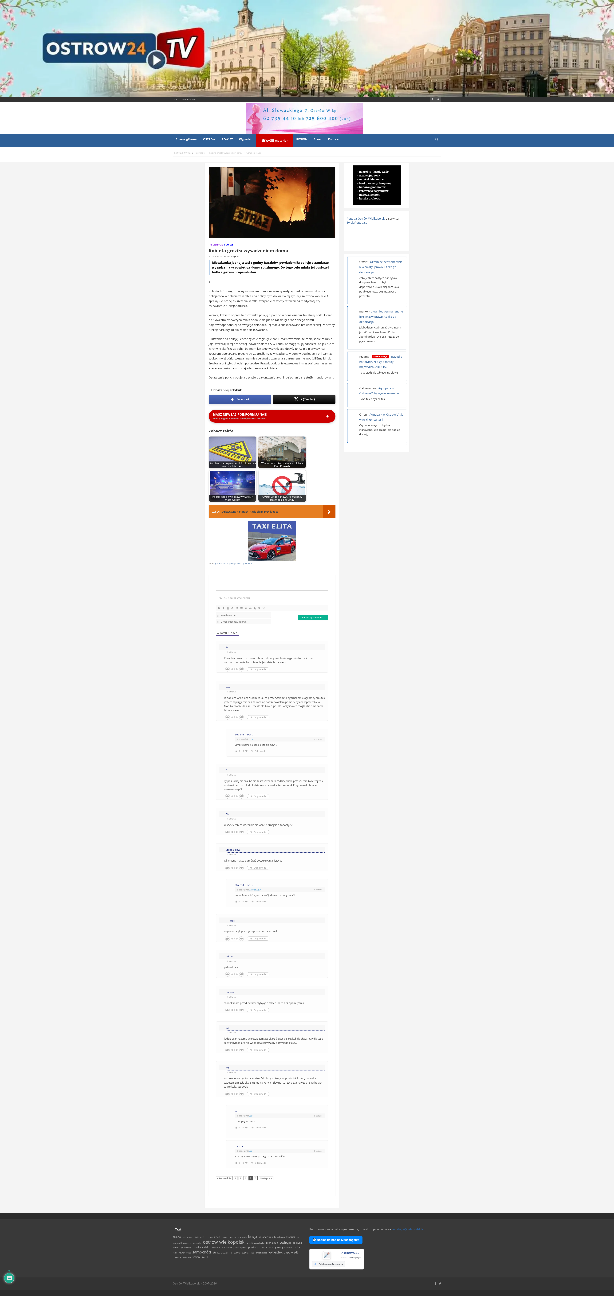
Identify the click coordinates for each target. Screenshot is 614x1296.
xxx (250, 1115)
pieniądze (272, 1243)
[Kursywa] (223, 608)
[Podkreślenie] (228, 608)
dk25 (202, 1237)
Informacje (216, 244)
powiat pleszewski (283, 1247)
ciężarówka (188, 1237)
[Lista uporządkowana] (237, 608)
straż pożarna (244, 563)
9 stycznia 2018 (217, 256)
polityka (297, 1243)
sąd (252, 1252)
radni (175, 1253)
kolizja (252, 1237)
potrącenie (186, 1247)
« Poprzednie (224, 1178)
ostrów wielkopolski (224, 1242)
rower (182, 1252)
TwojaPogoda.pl (357, 222)
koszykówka (279, 1237)
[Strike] (232, 608)
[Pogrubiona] (219, 608)
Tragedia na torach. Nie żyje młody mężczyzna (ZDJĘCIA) (380, 362)
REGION (301, 139)
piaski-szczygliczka (255, 1242)
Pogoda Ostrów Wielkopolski (366, 218)
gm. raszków (221, 563)
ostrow (229, 256)
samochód (201, 1252)
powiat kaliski (201, 1247)
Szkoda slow (254, 889)
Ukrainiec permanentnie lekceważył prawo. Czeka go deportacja (380, 267)
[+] (263, 608)
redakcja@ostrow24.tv (408, 1229)
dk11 (197, 1237)
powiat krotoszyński (221, 1247)
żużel (205, 1257)
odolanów (197, 1243)
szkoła (237, 1252)
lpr (298, 1237)
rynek (188, 1253)
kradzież (290, 1236)
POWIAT (227, 139)
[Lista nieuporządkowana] (241, 608)
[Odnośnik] (255, 608)
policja (232, 563)
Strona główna (186, 139)
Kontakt (334, 139)
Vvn (251, 739)
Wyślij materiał (276, 140)
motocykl (177, 1242)
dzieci (217, 1237)
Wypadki (245, 139)
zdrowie (177, 1257)
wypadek (275, 1252)
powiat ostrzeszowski (261, 1247)
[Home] (182, 153)
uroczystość (261, 1252)
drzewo (209, 1237)
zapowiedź (291, 1252)
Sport (318, 139)
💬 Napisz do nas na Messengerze (336, 1239)
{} (259, 608)
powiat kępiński (240, 1247)
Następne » (266, 1178)
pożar (297, 1247)
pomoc (176, 1247)
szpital (245, 1252)
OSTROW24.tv (350, 1253)
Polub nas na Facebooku (331, 1264)
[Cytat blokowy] (246, 608)
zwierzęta (187, 1257)
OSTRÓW (209, 139)
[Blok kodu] (250, 608)
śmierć (196, 1257)
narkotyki (187, 1243)
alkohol (177, 1237)
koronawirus (266, 1236)
